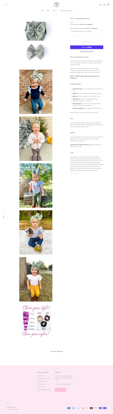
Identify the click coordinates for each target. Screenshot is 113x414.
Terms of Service (42, 384)
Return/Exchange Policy (44, 389)
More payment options (87, 51)
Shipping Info (41, 376)
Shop (48, 10)
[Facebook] (74, 173)
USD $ (5, 4)
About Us (55, 10)
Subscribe (60, 390)
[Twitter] (76, 173)
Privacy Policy (41, 387)
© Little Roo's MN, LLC (11, 407)
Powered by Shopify (12, 409)
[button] (86, 24)
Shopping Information (43, 378)
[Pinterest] (78, 173)
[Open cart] (108, 5)
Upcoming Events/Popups (66, 10)
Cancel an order (42, 381)
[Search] (104, 4)
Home (42, 10)
